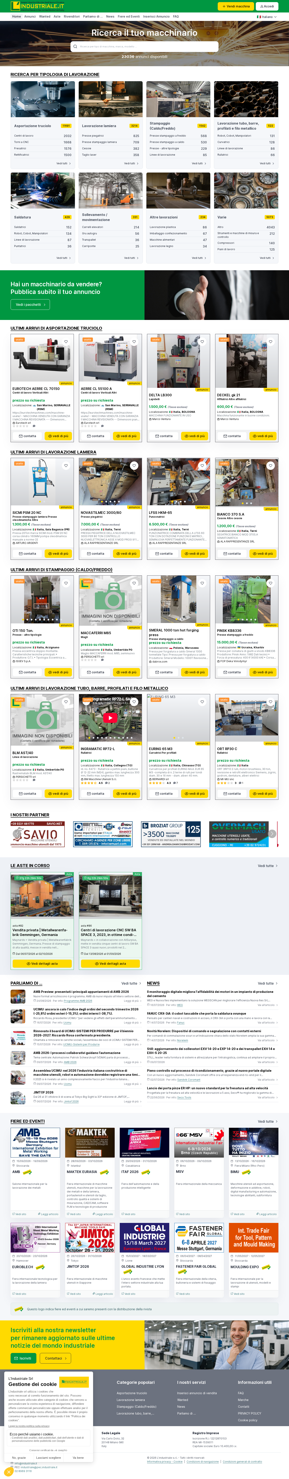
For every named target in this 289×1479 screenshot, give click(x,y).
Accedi (269, 6)
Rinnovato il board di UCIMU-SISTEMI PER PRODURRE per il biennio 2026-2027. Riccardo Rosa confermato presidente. (83, 1033)
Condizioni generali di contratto (242, 1461)
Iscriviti (25, 1358)
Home (16, 16)
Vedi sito (20, 1214)
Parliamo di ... (93, 16)
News (110, 16)
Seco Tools (184, 1097)
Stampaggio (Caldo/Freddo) (137, 1406)
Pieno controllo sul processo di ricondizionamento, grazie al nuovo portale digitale (209, 1070)
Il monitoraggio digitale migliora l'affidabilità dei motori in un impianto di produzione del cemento (210, 994)
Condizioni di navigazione (203, 1461)
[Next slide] (66, 481)
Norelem (182, 1040)
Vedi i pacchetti (28, 304)
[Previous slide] (17, 481)
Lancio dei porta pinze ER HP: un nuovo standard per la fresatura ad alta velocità (207, 1088)
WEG (180, 1005)
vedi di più (60, 436)
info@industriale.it (26, 1463)
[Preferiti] (66, 342)
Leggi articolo (49, 1214)
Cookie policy (247, 1420)
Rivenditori (72, 16)
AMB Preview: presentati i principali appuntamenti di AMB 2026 (81, 991)
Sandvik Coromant (188, 1079)
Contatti (243, 1406)
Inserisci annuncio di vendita (197, 1393)
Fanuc (180, 1022)
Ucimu (67, 1022)
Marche (243, 1400)
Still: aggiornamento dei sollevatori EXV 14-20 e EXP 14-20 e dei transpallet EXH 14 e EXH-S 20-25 (211, 1051)
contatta (29, 436)
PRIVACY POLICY (249, 1413)
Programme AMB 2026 (78, 1000)
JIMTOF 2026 (43, 1092)
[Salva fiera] (53, 1134)
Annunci (30, 16)
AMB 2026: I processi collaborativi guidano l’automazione (76, 1053)
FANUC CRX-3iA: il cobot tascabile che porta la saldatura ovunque (196, 1013)
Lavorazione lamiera (131, 1400)
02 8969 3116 (23, 1471)
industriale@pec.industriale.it (39, 1467)
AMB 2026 (70, 1062)
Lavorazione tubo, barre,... (135, 1413)
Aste (57, 16)
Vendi (238, 6)
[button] (40, 501)
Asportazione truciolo (132, 1393)
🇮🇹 (265, 17)
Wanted (44, 16)
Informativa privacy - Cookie (165, 1461)
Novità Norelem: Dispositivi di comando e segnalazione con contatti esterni (204, 1031)
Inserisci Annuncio (156, 16)
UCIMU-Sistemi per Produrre (81, 1044)
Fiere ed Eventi (129, 16)
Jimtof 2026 (71, 1101)
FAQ (176, 16)
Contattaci (53, 1358)
